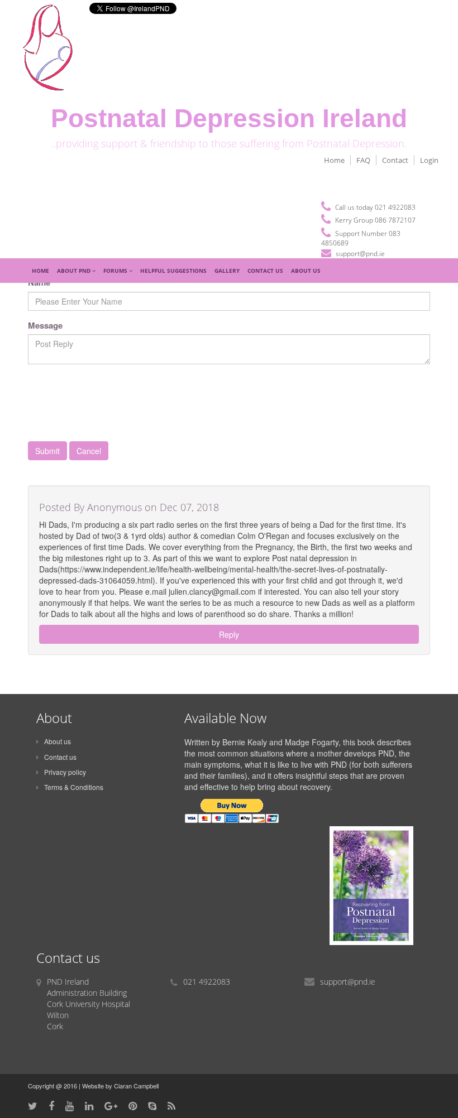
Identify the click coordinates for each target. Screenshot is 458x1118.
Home (334, 160)
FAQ (363, 160)
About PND (74, 270)
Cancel (89, 450)
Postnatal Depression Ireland (229, 118)
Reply (229, 634)
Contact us (60, 757)
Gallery (227, 270)
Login (429, 160)
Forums (116, 270)
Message (45, 325)
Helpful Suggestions (173, 270)
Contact (395, 160)
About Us (306, 270)
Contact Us (265, 270)
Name (39, 282)
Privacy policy (65, 772)
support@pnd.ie (360, 253)
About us (57, 741)
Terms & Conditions (73, 787)
